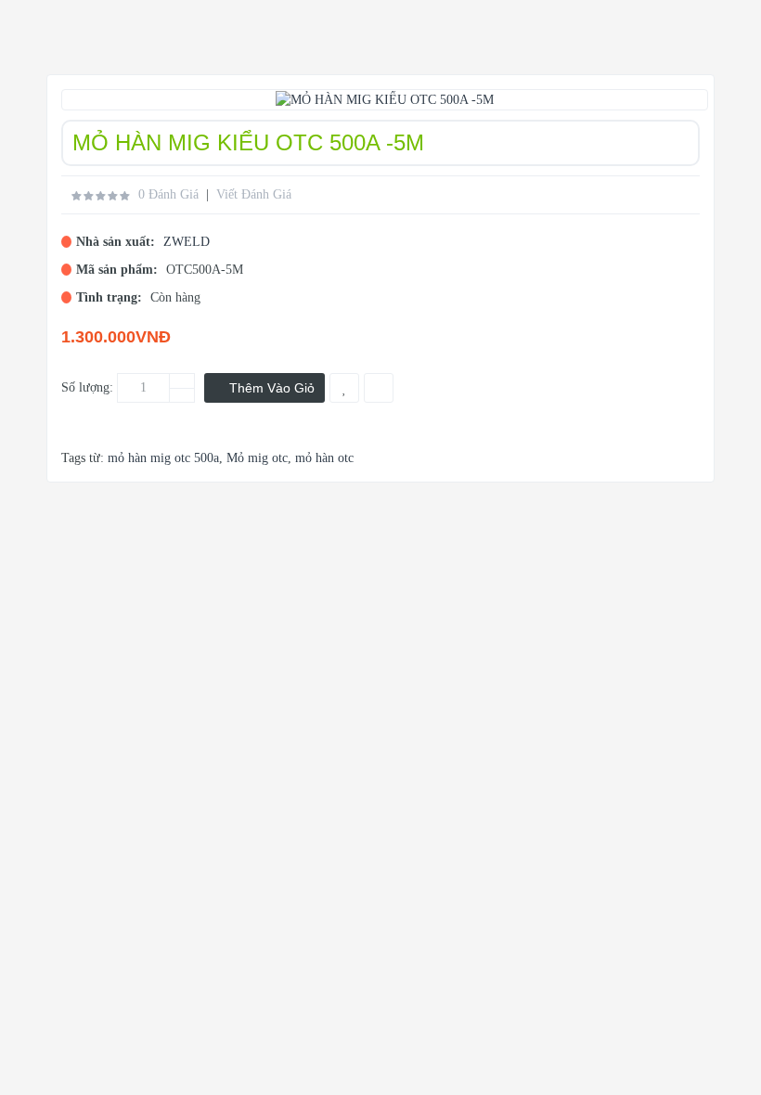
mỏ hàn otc (324, 458)
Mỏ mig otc (257, 458)
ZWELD (186, 242)
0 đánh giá (168, 194)
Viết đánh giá (253, 194)
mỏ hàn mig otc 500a (163, 458)
